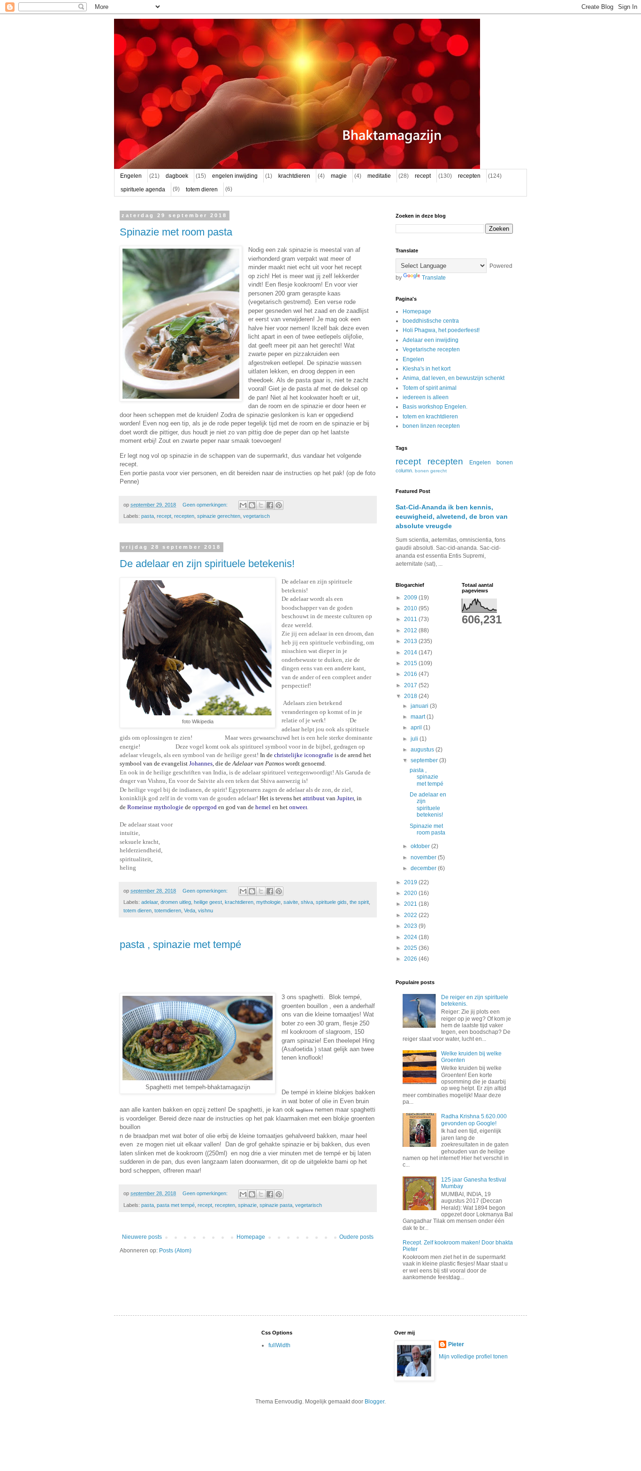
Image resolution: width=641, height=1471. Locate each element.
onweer (298, 807)
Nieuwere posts (142, 1237)
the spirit (359, 902)
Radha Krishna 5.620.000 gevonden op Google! (474, 1119)
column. (404, 470)
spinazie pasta (275, 1205)
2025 (411, 948)
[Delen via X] (261, 505)
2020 (411, 893)
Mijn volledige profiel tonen (473, 1356)
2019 (411, 882)
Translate (434, 277)
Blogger (374, 1401)
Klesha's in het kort (426, 368)
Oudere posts (356, 1237)
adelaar (149, 902)
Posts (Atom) (175, 1250)
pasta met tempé (176, 1205)
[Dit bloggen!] (252, 505)
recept (423, 176)
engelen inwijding (235, 176)
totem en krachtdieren (430, 416)
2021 (411, 904)
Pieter (456, 1344)
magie (339, 176)
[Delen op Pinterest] (278, 505)
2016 (411, 674)
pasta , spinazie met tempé (180, 944)
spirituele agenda (143, 189)
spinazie (247, 1205)
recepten (469, 176)
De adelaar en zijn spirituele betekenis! (207, 563)
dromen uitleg (175, 902)
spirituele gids (331, 902)
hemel (263, 807)
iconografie (318, 754)
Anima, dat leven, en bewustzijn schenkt (453, 378)
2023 (411, 926)
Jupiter (345, 798)
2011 (411, 619)
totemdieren (167, 910)
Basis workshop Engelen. (435, 406)
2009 (411, 597)
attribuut (314, 798)
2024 (411, 937)
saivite (290, 902)
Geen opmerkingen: (206, 505)
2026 (411, 958)
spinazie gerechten (218, 516)
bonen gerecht (431, 470)
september (425, 760)
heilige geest (208, 902)
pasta (147, 516)
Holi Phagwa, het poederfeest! (441, 330)
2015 (411, 663)
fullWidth (279, 1345)
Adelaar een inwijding (430, 340)
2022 (411, 915)
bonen (504, 462)
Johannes (201, 763)
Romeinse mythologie (155, 807)
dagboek (177, 176)
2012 (411, 630)
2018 (411, 696)
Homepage (251, 1237)
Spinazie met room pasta (176, 232)
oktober (421, 846)
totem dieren (202, 189)
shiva (307, 902)
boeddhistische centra (431, 321)
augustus (423, 749)
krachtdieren (294, 176)
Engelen (131, 176)
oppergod (204, 807)
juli (415, 739)
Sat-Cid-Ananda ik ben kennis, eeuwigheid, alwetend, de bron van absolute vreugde (452, 516)
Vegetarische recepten (431, 349)
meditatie (379, 176)
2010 (411, 608)
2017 (411, 685)
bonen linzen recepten (431, 426)
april (417, 727)
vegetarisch (256, 516)
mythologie (268, 902)
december (424, 868)
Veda (189, 910)
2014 (411, 652)
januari (420, 706)
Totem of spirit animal (430, 388)
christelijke (288, 754)
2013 (411, 641)
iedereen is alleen (426, 397)
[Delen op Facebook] (270, 505)
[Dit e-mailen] (243, 505)
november (424, 857)
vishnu (205, 910)
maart (419, 716)
